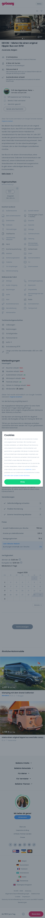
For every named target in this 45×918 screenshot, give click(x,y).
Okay (22, 482)
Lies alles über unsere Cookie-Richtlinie (17, 475)
